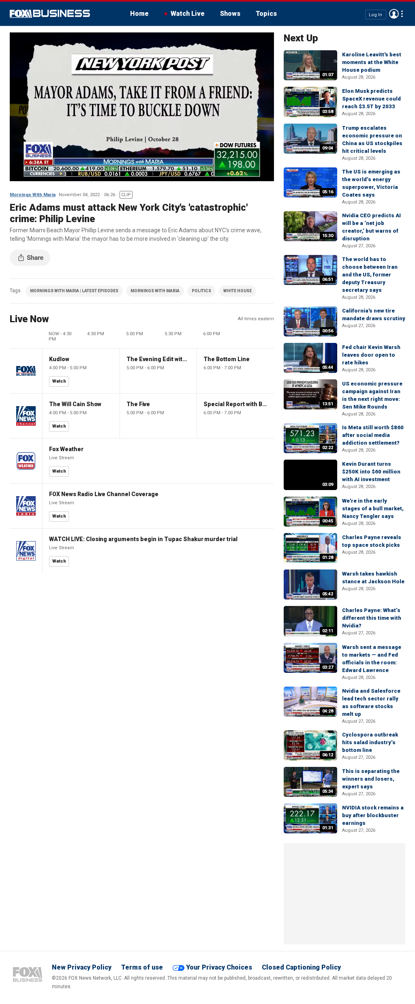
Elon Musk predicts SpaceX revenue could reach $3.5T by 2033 (371, 98)
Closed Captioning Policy (301, 967)
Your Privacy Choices (219, 967)
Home (139, 13)
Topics (266, 13)
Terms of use (142, 967)
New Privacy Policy (81, 967)
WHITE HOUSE (237, 291)
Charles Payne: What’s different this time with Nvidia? (371, 618)
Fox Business (50, 14)
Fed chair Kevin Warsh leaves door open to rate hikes (371, 355)
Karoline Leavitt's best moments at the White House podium (371, 62)
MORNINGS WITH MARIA (155, 291)
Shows (230, 13)
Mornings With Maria (33, 194)
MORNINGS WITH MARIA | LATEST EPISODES (74, 291)
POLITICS (201, 291)
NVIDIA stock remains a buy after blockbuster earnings (373, 815)
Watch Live (188, 13)
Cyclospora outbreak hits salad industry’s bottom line (370, 742)
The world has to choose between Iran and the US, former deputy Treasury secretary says (370, 274)
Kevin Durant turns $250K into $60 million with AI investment (371, 471)
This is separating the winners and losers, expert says (371, 779)
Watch (59, 381)
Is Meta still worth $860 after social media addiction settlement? (373, 435)
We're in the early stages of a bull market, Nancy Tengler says (373, 508)
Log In (375, 14)
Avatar (394, 14)
